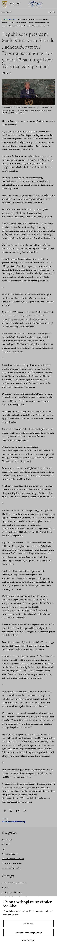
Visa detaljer (28, 940)
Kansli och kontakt (11, 868)
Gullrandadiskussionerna (14, 883)
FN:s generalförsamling (13, 821)
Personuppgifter (10, 854)
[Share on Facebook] (5, 810)
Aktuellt (6, 844)
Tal (13, 19)
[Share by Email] (17, 810)
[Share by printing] (24, 810)
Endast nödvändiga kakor (28, 932)
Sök (50, 12)
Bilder (5, 887)
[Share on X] (11, 810)
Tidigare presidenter (12, 863)
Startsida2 (7, 840)
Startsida (6, 19)
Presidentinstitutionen (13, 858)
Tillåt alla (28, 923)
